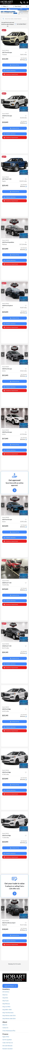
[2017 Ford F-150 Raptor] (14, 165)
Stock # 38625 (5, 177)
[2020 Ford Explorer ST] (14, 291)
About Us (4, 1024)
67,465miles (5, 774)
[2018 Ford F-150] (14, 632)
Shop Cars (5, 994)
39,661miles (23, 371)
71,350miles (5, 837)
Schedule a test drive (10, 70)
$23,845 (5, 526)
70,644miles (5, 584)
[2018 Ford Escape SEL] (14, 102)
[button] (21, 2)
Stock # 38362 (5, 303)
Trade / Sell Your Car (7, 1042)
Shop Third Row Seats (7, 1012)
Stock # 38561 (5, 833)
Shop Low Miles (6, 1006)
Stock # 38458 (5, 517)
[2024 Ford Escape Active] (14, 355)
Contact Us (5, 1027)
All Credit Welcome (7, 1045)
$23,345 (5, 715)
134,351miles (23, 181)
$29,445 (5, 185)
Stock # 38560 (5, 770)
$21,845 (5, 249)
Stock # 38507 (5, 366)
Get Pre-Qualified (7, 1039)
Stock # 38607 (5, 113)
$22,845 (5, 842)
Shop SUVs (5, 997)
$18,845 (5, 929)
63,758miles (23, 434)
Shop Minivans (6, 1003)
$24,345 (5, 652)
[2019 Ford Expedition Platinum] (14, 228)
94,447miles (23, 307)
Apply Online (5, 1036)
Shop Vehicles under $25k (9, 1018)
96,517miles (23, 925)
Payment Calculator (7, 1048)
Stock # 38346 (5, 644)
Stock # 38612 (5, 50)
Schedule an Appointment (12, 74)
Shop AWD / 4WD (7, 1009)
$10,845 (5, 122)
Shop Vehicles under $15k (9, 1015)
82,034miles (23, 117)
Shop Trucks (5, 1000)
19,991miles (23, 521)
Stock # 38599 (5, 240)
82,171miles (5, 648)
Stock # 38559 (5, 707)
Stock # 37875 (5, 580)
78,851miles (23, 54)
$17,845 (5, 438)
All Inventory (5, 991)
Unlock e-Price (15, 65)
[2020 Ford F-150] (14, 569)
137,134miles (23, 244)
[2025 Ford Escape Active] (14, 505)
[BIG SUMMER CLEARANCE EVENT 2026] (14, 9)
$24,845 (5, 312)
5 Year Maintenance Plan (8, 1030)
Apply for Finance (9, 986)
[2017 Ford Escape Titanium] (14, 38)
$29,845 (5, 589)
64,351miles (5, 711)
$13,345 (5, 59)
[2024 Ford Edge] (14, 695)
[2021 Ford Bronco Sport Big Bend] (14, 909)
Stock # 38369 (5, 920)
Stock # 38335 (5, 430)
